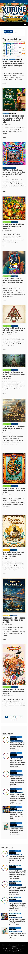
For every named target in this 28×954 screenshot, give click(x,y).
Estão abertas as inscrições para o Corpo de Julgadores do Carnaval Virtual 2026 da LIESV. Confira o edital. (13, 118)
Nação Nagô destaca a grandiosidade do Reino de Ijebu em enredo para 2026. (14, 428)
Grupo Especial (6, 549)
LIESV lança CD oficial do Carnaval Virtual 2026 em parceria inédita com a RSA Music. (16, 815)
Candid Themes (18, 951)
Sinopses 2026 (12, 167)
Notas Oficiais (18, 59)
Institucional (11, 59)
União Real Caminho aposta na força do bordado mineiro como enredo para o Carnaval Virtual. (14, 330)
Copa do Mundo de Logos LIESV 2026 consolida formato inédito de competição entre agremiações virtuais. (13, 64)
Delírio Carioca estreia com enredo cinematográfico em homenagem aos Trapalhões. (14, 691)
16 (20, 717)
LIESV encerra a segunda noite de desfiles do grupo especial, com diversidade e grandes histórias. (17, 745)
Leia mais (4, 83)
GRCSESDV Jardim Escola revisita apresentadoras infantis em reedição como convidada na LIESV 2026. (14, 172)
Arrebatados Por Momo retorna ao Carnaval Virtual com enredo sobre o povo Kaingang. (14, 374)
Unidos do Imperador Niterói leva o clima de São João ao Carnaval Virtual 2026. (13, 226)
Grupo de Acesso (6, 222)
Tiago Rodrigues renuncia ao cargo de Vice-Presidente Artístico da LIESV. (17, 830)
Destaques (5, 59)
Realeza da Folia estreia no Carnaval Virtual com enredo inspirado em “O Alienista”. (14, 490)
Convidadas (5, 167)
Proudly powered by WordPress (11, 949)
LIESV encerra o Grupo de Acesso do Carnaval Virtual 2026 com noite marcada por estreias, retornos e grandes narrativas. (17, 780)
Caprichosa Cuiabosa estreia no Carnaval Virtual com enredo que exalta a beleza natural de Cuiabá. (13, 280)
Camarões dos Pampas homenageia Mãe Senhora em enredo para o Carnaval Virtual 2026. (13, 554)
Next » (13, 720)
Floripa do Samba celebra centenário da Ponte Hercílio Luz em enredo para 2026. (14, 619)
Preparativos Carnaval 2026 (17, 740)
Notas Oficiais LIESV (7, 848)
